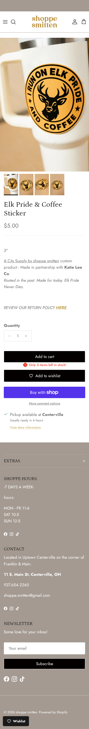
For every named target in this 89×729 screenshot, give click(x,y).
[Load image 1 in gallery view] (44, 105)
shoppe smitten (26, 712)
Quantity (12, 325)
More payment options (44, 403)
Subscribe (44, 664)
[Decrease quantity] (8, 336)
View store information (25, 427)
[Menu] (5, 22)
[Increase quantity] (27, 336)
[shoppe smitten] (44, 22)
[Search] (15, 22)
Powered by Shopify (53, 712)
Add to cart (44, 356)
